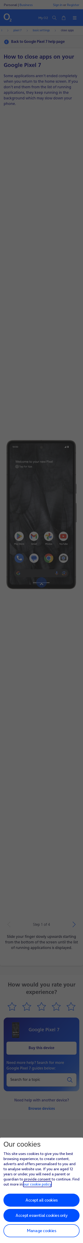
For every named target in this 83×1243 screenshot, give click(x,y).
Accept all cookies (41, 1200)
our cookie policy (37, 1184)
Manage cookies (41, 1231)
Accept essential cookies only (41, 1215)
